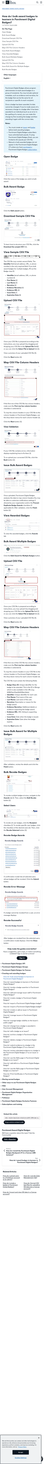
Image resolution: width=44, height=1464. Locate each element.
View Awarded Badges (10, 54)
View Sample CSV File (10, 41)
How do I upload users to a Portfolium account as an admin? (11, 1178)
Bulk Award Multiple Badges (12, 57)
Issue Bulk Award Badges (11, 51)
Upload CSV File (8, 45)
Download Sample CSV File (12, 38)
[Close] (39, 1438)
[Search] (37, 2)
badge (33, 127)
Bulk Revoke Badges (9, 69)
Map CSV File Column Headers (13, 48)
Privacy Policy (22, 1447)
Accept (20, 1452)
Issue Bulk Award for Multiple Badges (15, 66)
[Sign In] (41, 2)
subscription (32, 150)
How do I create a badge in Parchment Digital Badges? (10, 1185)
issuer (25, 127)
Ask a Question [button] (10, 1139)
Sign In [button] (22, 958)
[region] (20, 1449)
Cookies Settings (21, 1458)
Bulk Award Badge (8, 35)
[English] (11, 2)
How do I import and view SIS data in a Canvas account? (19, 1193)
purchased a (27, 147)
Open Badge (6, 32)
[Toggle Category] (1, 964)
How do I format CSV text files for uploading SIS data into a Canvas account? (32, 1186)
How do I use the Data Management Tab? (32, 1177)
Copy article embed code (14, 1122)
